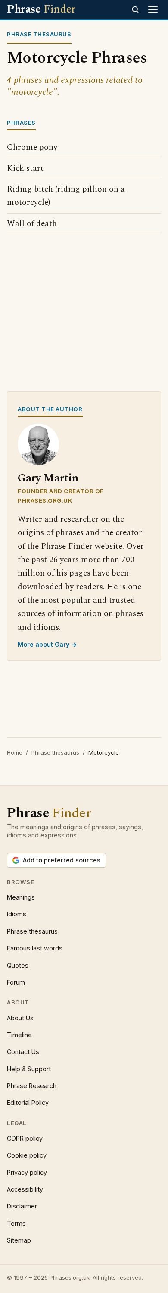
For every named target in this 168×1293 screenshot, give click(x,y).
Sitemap (19, 1240)
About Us (20, 1018)
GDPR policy (25, 1138)
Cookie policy (27, 1155)
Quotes (17, 965)
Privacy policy (27, 1172)
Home (14, 752)
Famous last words (34, 948)
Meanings (21, 897)
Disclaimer (22, 1206)
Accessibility (25, 1189)
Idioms (16, 914)
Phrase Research (31, 1085)
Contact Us (23, 1051)
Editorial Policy (28, 1102)
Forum (16, 982)
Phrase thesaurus (55, 752)
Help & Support (29, 1069)
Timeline (19, 1034)
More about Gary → (47, 644)
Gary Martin (48, 478)
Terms (16, 1223)
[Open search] (135, 9)
